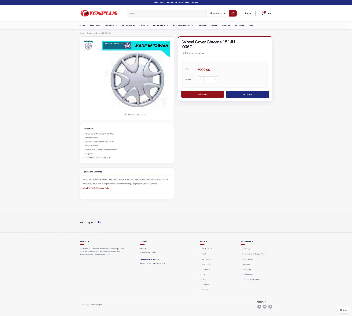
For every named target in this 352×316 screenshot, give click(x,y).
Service (214, 25)
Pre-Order (246, 269)
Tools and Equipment (181, 25)
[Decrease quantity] (201, 80)
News (251, 25)
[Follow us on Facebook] (259, 307)
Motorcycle (127, 25)
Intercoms (206, 269)
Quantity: (188, 80)
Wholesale (239, 25)
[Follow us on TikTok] (270, 307)
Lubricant (205, 284)
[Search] (233, 13)
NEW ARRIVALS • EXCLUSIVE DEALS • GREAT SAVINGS (176, 2)
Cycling (142, 25)
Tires (204, 274)
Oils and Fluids (159, 25)
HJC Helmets (207, 249)
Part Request (247, 274)
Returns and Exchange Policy (254, 254)
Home (82, 25)
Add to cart (202, 94)
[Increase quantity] (215, 80)
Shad (204, 254)
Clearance (202, 25)
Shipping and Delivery (251, 279)
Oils (203, 279)
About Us (246, 249)
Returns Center (248, 259)
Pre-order (226, 25)
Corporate (246, 264)
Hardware (206, 290)
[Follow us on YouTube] (265, 307)
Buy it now (247, 94)
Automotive (109, 25)
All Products (95, 25)
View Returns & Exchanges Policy (96, 188)
